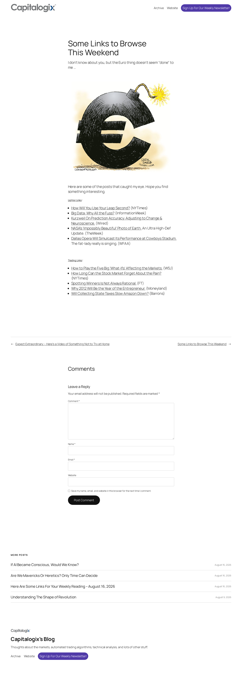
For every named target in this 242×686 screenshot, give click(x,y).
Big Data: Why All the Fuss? (92, 213)
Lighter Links (75, 200)
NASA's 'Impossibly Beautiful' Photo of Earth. (106, 228)
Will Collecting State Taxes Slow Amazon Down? (110, 293)
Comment (74, 401)
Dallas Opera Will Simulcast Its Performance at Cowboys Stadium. (124, 238)
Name (71, 443)
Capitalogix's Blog (33, 639)
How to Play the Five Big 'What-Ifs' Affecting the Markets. (116, 268)
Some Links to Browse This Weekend (202, 344)
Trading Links (75, 260)
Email (71, 459)
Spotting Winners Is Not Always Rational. (103, 283)
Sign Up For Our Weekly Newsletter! (206, 8)
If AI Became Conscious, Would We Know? (45, 565)
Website (72, 475)
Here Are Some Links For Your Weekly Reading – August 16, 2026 (63, 586)
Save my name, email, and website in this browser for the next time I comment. (111, 490)
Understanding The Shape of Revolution (43, 597)
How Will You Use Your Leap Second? (100, 207)
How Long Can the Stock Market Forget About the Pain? (116, 273)
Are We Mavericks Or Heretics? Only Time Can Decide (54, 576)
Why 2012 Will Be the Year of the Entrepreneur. (108, 288)
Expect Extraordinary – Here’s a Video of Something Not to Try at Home (62, 344)
